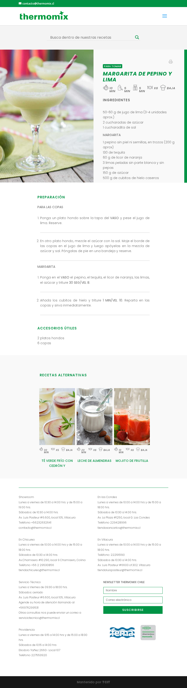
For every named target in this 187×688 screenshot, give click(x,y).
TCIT (105, 682)
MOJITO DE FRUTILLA (132, 460)
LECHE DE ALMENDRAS (94, 460)
